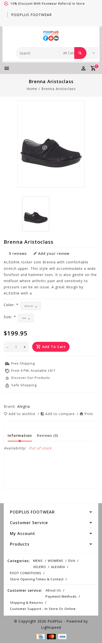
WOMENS (55, 560)
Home (31, 88)
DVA (71, 560)
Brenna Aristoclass (58, 88)
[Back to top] (92, 631)
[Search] (80, 53)
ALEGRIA (58, 567)
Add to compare (60, 413)
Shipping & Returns (26, 602)
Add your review (53, 253)
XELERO (39, 567)
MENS (38, 560)
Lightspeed (51, 627)
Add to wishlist (23, 413)
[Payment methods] (40, 636)
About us (53, 590)
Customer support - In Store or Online (43, 608)
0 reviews (18, 253)
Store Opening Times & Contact (37, 579)
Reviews (47, 435)
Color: (11, 304)
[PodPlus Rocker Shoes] (51, 35)
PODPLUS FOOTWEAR (31, 14)
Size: (10, 316)
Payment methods (61, 596)
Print (88, 413)
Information (20, 435)
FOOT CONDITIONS (25, 573)
